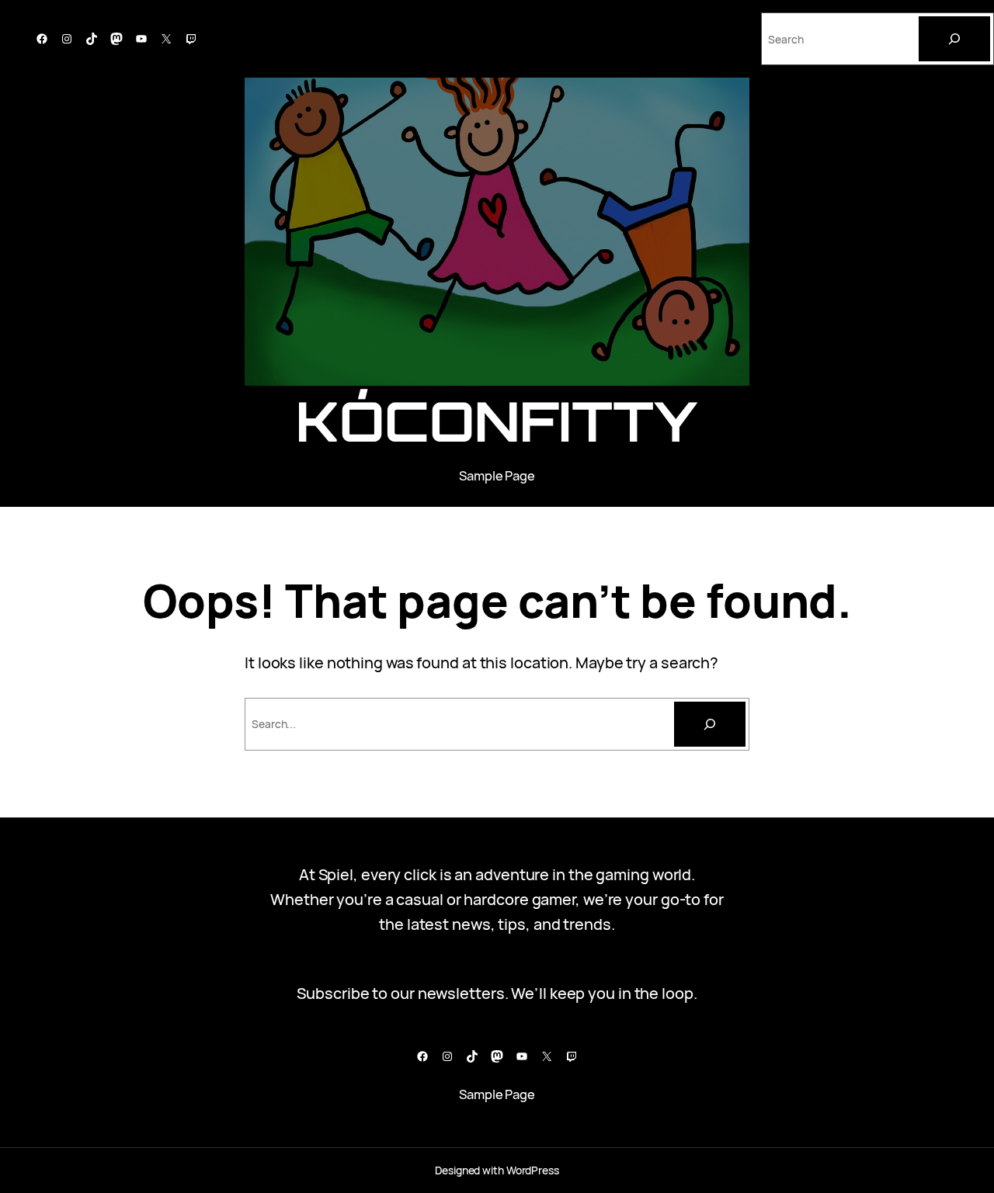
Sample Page (497, 475)
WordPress (532, 1170)
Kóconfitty (496, 421)
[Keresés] (710, 724)
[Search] (954, 38)
